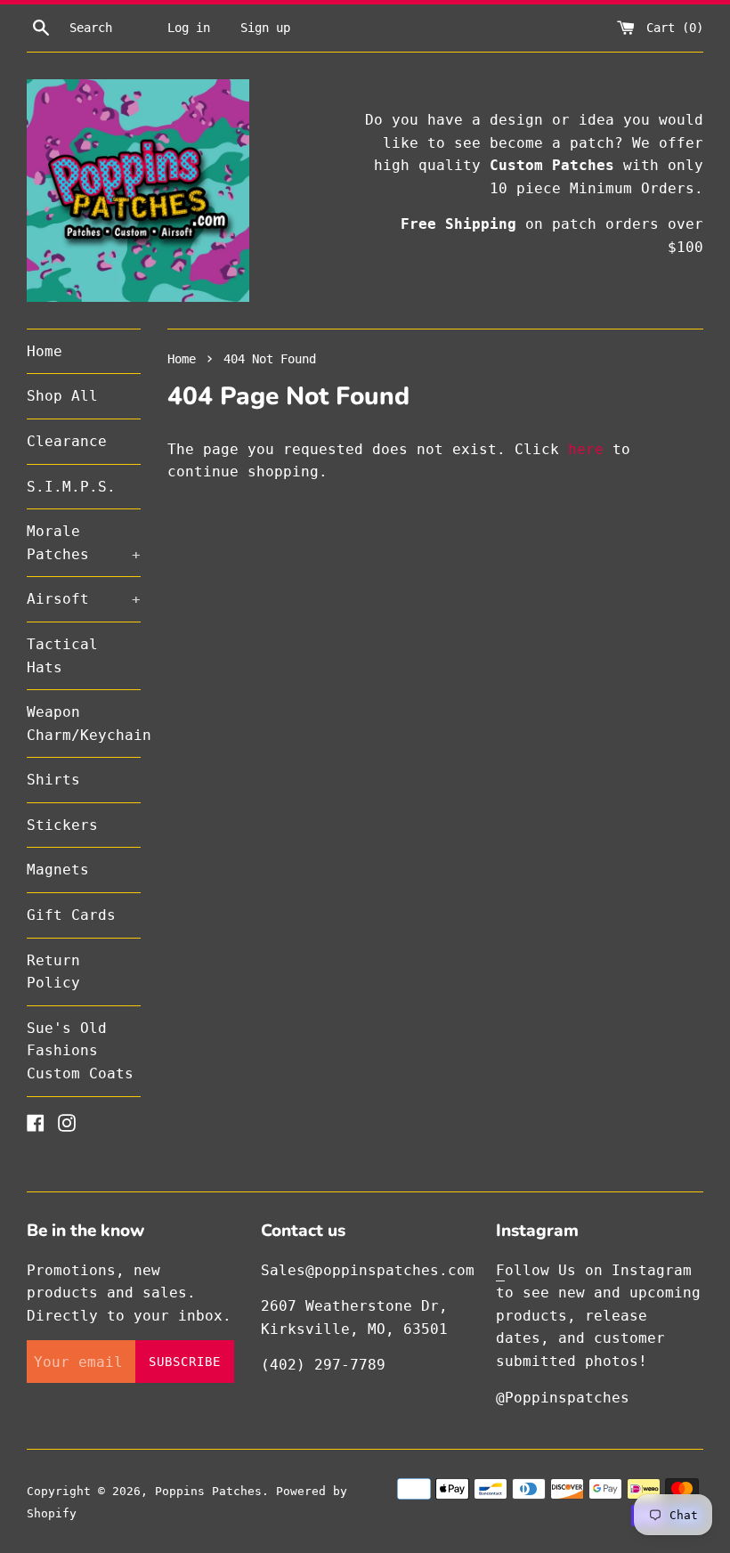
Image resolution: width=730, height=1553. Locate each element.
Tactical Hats (62, 656)
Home (44, 351)
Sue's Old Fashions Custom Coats (80, 1051)
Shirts (53, 779)
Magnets (58, 869)
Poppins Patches (208, 1491)
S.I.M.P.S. (71, 486)
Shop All (62, 395)
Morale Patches (84, 543)
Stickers (62, 825)
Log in (188, 27)
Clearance (67, 441)
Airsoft (84, 598)
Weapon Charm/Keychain (84, 723)
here (586, 449)
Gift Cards (71, 915)
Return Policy (53, 972)
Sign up (265, 27)
